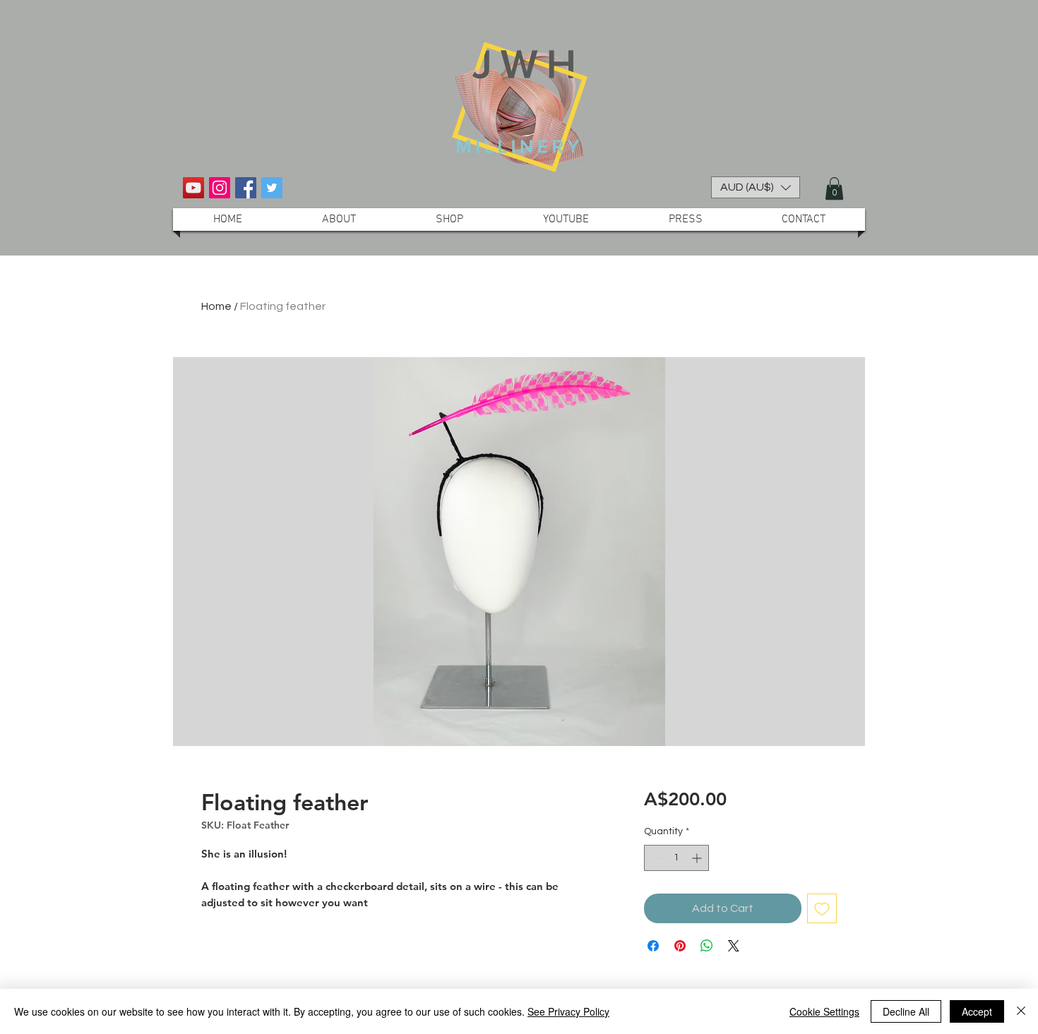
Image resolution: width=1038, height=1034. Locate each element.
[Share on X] (733, 945)
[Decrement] (655, 858)
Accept (977, 1011)
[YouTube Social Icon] (193, 187)
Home (216, 306)
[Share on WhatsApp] (706, 945)
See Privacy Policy (568, 1011)
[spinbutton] (676, 858)
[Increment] (698, 858)
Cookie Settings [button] (824, 1011)
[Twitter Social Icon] (271, 187)
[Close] (1021, 1011)
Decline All (906, 1011)
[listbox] (755, 187)
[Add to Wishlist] (822, 908)
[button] (755, 187)
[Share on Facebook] (653, 945)
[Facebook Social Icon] (245, 187)
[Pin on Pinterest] (680, 945)
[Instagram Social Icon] (219, 187)
